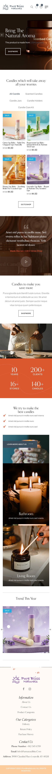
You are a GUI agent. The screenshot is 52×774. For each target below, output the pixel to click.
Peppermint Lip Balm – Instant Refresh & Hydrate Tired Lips (37, 144)
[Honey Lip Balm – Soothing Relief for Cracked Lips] (14, 169)
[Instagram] (29, 689)
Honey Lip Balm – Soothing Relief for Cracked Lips (14, 187)
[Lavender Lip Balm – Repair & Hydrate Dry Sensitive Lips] (38, 169)
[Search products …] (32, 7)
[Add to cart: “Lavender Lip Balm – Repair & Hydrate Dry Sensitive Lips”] (32, 183)
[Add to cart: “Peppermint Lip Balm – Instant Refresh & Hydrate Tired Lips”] (32, 139)
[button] (20, 444)
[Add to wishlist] (14, 139)
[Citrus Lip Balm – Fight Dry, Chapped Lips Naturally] (14, 125)
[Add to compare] (19, 139)
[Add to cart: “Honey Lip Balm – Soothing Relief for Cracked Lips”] (8, 183)
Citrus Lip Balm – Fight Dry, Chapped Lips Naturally (14, 143)
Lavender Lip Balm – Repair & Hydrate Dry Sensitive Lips (38, 188)
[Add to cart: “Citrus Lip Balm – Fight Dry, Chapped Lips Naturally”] (8, 139)
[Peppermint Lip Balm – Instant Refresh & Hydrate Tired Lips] (38, 125)
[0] (36, 7)
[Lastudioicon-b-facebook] (23, 689)
